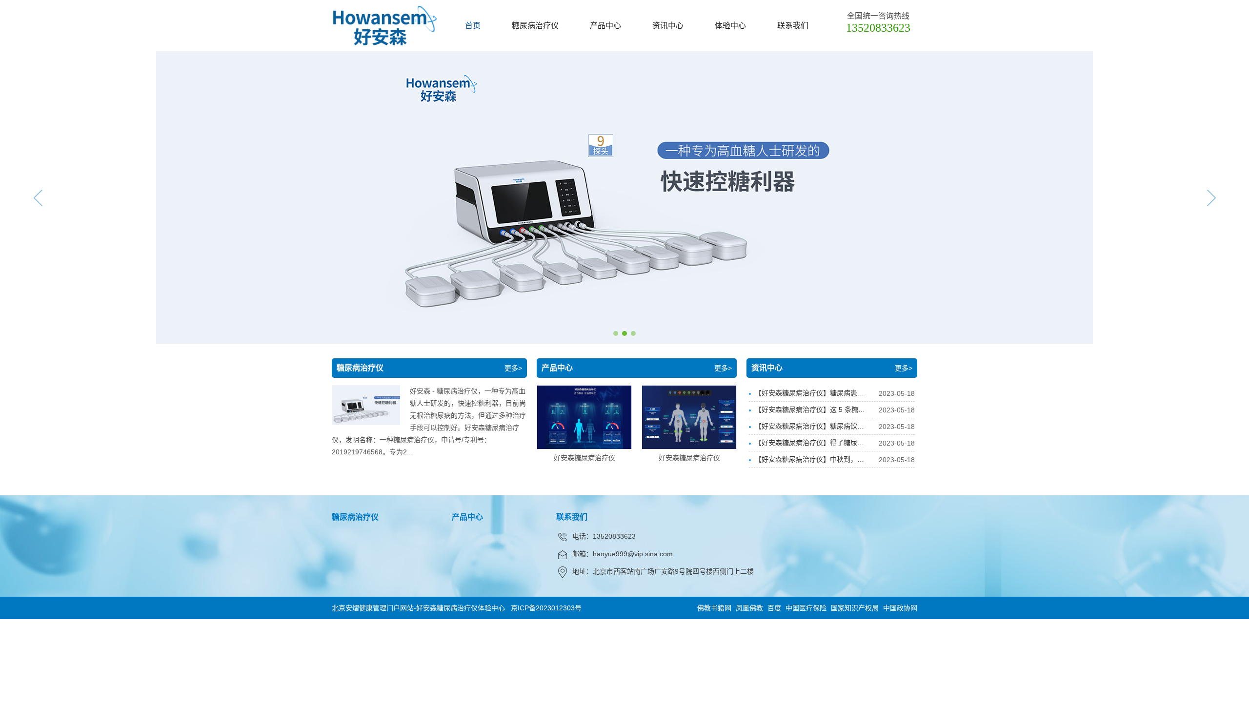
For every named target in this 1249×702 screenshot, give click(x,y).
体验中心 (730, 25)
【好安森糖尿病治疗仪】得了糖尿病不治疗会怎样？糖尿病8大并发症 (809, 445)
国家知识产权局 (855, 608)
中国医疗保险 (806, 608)
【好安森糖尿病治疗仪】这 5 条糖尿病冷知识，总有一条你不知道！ (810, 412)
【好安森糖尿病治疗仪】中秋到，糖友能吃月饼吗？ (809, 461)
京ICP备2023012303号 (546, 608)
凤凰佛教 (749, 608)
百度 (774, 608)
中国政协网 (900, 608)
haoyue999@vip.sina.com (633, 554)
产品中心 (605, 25)
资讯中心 (668, 25)
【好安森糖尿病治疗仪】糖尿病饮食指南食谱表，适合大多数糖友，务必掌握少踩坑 (809, 428)
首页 (473, 25)
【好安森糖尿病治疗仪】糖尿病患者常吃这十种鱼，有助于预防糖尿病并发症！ (809, 395)
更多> (513, 368)
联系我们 (792, 25)
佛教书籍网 (714, 608)
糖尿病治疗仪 (535, 25)
